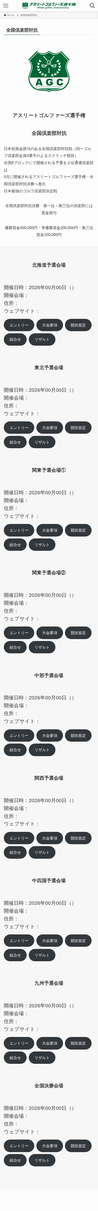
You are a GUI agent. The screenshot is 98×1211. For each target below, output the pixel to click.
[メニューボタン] (5, 5)
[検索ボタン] (92, 5)
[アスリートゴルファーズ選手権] (49, 5)
